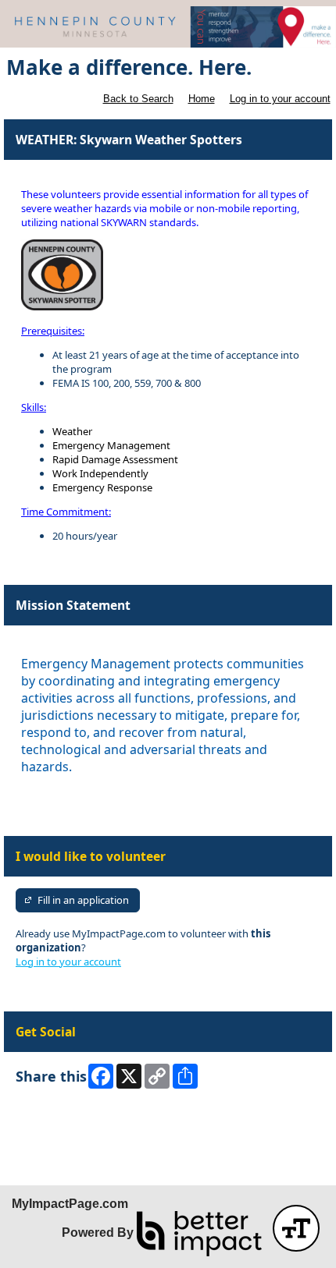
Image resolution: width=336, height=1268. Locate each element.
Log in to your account (280, 98)
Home (201, 98)
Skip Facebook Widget (67, 1116)
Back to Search (138, 98)
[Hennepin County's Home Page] (168, 27)
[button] (296, 1228)
